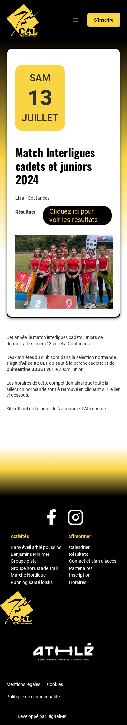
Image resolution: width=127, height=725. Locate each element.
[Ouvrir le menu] (75, 20)
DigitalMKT (58, 716)
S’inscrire (104, 19)
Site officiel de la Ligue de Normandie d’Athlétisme (56, 408)
